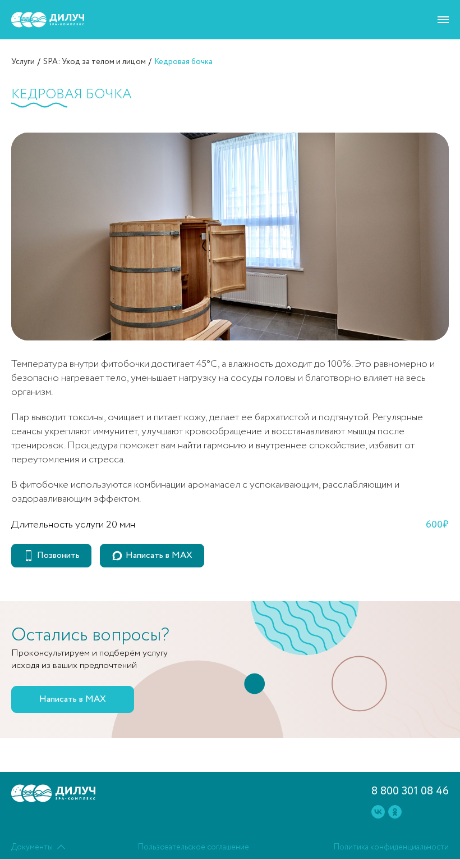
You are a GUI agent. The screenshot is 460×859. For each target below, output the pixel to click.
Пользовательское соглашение (193, 847)
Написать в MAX (159, 555)
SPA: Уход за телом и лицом (94, 61)
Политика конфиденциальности (391, 847)
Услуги (23, 61)
